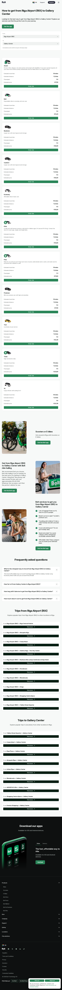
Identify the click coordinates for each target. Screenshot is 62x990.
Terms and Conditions (8, 956)
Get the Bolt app (43, 442)
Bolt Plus (5, 910)
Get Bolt (40, 862)
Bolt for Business (7, 907)
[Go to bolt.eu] (4, 2)
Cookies (4, 966)
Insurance (4, 963)
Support (42, 2)
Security (4, 970)
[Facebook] (8, 949)
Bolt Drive (5, 897)
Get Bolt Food (24, 981)
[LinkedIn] (20, 949)
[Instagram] (16, 949)
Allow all (37, 980)
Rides (4, 887)
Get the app (8, 26)
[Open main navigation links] (58, 2)
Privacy (4, 959)
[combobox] (31, 36)
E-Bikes (5, 893)
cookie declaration (50, 985)
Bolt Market (6, 904)
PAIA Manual (6, 981)
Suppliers (4, 953)
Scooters (5, 890)
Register (51, 2)
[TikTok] (24, 949)
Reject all (52, 980)
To (3, 40)
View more (30, 627)
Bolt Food (5, 900)
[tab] (38, 843)
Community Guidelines (8, 973)
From (4, 33)
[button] (56, 570)
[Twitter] (12, 949)
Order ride (31, 86)
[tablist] (42, 843)
